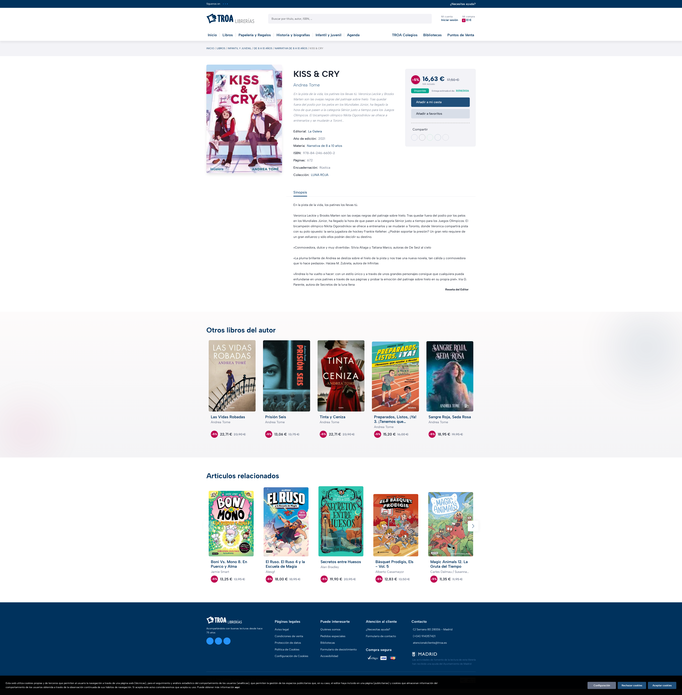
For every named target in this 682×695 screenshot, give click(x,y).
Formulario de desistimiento (338, 649)
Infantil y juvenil (239, 48)
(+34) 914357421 (424, 636)
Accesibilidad (329, 656)
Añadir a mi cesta (429, 102)
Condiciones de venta (289, 636)
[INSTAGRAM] (209, 641)
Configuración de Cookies (291, 656)
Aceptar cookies (662, 685)
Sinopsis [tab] (300, 192)
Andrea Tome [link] (306, 85)
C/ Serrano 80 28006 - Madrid (433, 629)
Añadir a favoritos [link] (429, 114)
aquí (237, 687)
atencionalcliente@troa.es (430, 642)
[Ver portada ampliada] (244, 119)
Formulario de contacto (381, 636)
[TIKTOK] (227, 641)
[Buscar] (426, 19)
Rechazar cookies (632, 685)
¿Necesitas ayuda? (463, 4)
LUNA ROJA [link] (319, 175)
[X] (218, 641)
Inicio (210, 48)
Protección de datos (288, 642)
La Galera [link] (315, 131)
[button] (469, 18)
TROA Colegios (405, 35)
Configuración (602, 685)
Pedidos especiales (332, 636)
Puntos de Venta (460, 35)
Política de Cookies (287, 649)
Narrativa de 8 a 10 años (291, 48)
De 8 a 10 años (263, 48)
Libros (221, 48)
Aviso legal (282, 629)
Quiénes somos (330, 629)
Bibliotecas (432, 35)
